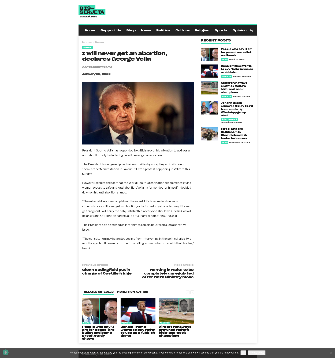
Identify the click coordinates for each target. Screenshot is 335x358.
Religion (202, 30)
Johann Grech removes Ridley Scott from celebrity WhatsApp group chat (237, 109)
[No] (330, 353)
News (146, 30)
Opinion (240, 30)
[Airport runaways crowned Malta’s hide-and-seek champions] (176, 311)
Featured (126, 323)
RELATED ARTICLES (99, 292)
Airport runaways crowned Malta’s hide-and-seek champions (175, 331)
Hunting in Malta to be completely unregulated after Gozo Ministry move (168, 273)
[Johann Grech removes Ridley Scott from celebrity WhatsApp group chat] (209, 108)
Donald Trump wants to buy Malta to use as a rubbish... (237, 69)
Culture (182, 30)
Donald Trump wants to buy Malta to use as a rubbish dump (138, 331)
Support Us (110, 30)
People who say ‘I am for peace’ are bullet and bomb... (236, 52)
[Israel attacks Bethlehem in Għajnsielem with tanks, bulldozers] (209, 133)
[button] (251, 30)
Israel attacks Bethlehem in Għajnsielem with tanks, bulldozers (234, 133)
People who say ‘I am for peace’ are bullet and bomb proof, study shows (98, 332)
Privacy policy (257, 352)
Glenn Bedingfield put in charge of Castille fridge (107, 271)
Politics (163, 30)
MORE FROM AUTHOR (132, 292)
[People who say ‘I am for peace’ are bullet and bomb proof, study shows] (99, 311)
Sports (221, 30)
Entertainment (229, 119)
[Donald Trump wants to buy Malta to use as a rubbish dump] (138, 311)
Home (90, 30)
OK (243, 352)
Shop (131, 30)
